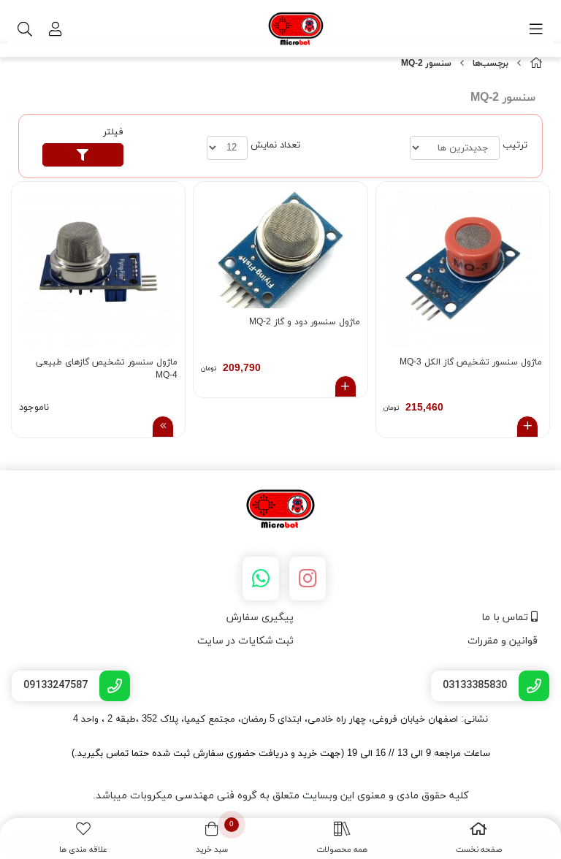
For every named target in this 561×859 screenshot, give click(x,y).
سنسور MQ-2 (426, 63)
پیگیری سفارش (260, 618)
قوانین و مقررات (503, 641)
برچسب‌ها (490, 63)
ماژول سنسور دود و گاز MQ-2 (304, 322)
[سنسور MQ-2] (280, 510)
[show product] (163, 427)
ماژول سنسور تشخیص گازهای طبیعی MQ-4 (107, 368)
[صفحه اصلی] (536, 64)
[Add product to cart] (527, 427)
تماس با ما (506, 618)
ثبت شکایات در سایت (245, 641)
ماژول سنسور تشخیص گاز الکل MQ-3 (471, 362)
